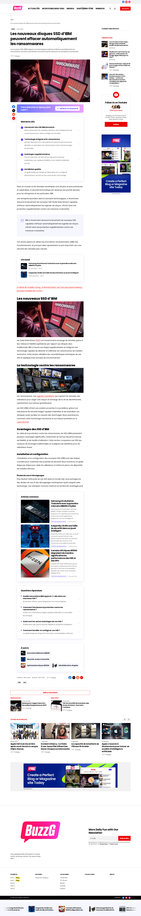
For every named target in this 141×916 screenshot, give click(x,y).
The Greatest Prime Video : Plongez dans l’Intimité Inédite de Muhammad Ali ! (119, 43)
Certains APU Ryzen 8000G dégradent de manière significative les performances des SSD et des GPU (64, 555)
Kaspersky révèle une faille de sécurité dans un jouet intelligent (64, 528)
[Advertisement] (116, 163)
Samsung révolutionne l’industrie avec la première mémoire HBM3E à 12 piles (64, 503)
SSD (38, 340)
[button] (110, 8)
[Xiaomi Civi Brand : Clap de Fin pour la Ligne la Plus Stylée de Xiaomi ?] (105, 66)
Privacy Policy (103, 844)
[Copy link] (14, 118)
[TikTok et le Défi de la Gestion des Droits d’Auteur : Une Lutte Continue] (56, 705)
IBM (19, 682)
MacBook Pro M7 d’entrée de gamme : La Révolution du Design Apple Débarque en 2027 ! (119, 54)
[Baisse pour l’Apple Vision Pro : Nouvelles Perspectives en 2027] (15, 705)
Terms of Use (114, 844)
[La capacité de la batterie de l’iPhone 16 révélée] (85, 731)
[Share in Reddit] (14, 114)
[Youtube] (126, 2)
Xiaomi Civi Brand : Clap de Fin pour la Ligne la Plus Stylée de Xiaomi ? (119, 65)
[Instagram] (129, 2)
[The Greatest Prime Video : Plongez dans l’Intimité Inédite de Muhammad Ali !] (105, 44)
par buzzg (116, 70)
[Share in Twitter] (14, 111)
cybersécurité (23, 422)
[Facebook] (123, 2)
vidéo (12, 19)
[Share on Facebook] (14, 107)
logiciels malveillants (45, 396)
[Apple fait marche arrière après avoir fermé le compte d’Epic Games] (24, 731)
